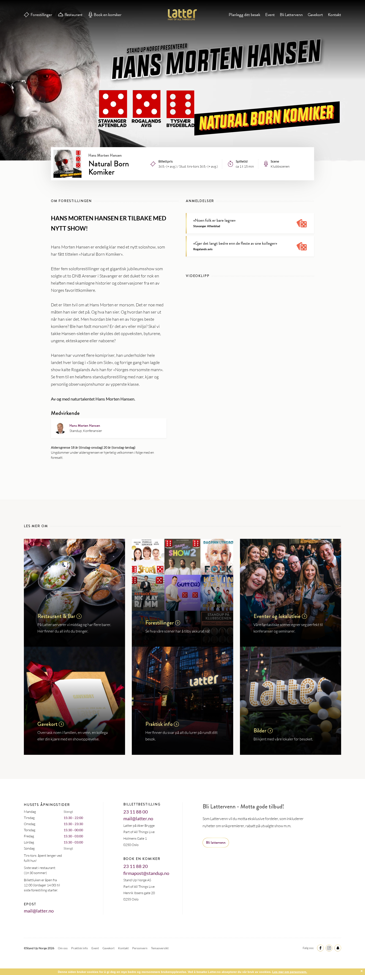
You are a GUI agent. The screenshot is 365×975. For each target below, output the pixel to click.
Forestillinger (41, 15)
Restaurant (74, 15)
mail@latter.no (39, 911)
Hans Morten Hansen (84, 425)
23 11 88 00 (135, 812)
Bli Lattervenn (291, 15)
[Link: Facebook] (320, 947)
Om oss (63, 948)
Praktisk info (80, 948)
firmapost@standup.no (146, 873)
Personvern (140, 948)
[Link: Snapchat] (337, 947)
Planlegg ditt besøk (244, 15)
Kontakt (334, 15)
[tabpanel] (182, 80)
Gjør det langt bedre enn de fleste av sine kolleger (235, 243)
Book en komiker (107, 15)
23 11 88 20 (135, 866)
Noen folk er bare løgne (214, 220)
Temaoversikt (160, 948)
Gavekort (315, 15)
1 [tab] (183, 129)
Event (270, 15)
